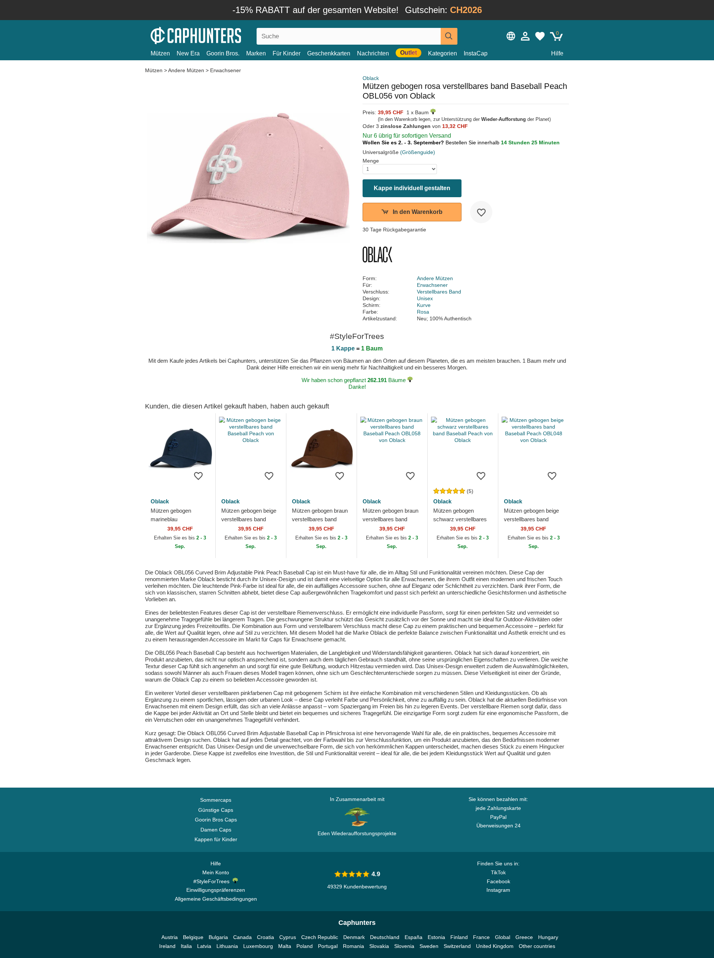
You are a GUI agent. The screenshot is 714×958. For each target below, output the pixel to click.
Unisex (425, 298)
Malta (284, 946)
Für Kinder (286, 53)
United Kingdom (495, 946)
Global (502, 937)
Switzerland (457, 946)
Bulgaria (218, 937)
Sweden (428, 946)
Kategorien (442, 53)
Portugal (328, 946)
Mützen (160, 53)
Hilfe (557, 53)
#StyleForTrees (212, 881)
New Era (188, 53)
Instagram (498, 890)
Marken (256, 53)
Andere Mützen (186, 70)
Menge (371, 161)
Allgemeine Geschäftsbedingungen (216, 899)
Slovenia (404, 946)
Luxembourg (258, 946)
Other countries (537, 946)
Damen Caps (215, 830)
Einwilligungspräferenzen (215, 890)
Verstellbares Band (439, 292)
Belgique (193, 937)
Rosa (423, 312)
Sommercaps (215, 800)
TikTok (498, 872)
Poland (304, 946)
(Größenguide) (417, 152)
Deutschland (384, 937)
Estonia (436, 937)
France (481, 937)
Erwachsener (225, 70)
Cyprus (287, 937)
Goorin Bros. (222, 53)
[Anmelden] (525, 36)
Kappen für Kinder (215, 839)
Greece (524, 937)
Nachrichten (373, 53)
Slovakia (379, 946)
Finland (459, 937)
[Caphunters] (216, 35)
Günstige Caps (215, 810)
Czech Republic (319, 937)
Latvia (204, 946)
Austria (169, 937)
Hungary (548, 937)
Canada (242, 937)
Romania (353, 946)
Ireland (167, 946)
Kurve (424, 305)
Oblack (371, 78)
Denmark (354, 937)
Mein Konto (215, 872)
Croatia (265, 937)
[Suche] (449, 36)
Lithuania (227, 946)
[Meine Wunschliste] (540, 36)
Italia (186, 946)
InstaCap (476, 53)
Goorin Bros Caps (216, 820)
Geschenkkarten (328, 53)
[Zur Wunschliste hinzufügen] (481, 212)
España (413, 937)
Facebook (498, 881)
